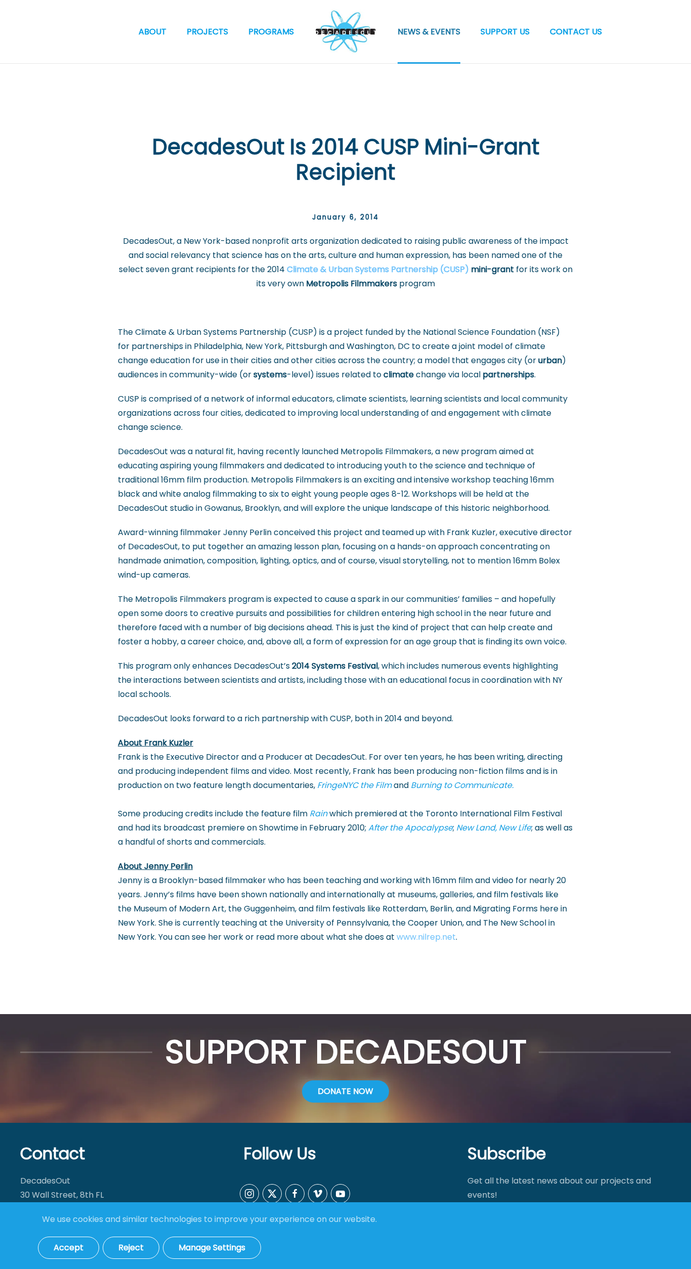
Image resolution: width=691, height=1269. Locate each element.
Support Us (505, 31)
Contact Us (576, 31)
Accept (68, 1247)
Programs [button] (271, 31)
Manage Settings (212, 1247)
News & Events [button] (429, 31)
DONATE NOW (345, 1091)
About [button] (152, 31)
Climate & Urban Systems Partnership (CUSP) (378, 269)
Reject (131, 1247)
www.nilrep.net (426, 937)
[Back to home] (345, 31)
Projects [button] (207, 31)
